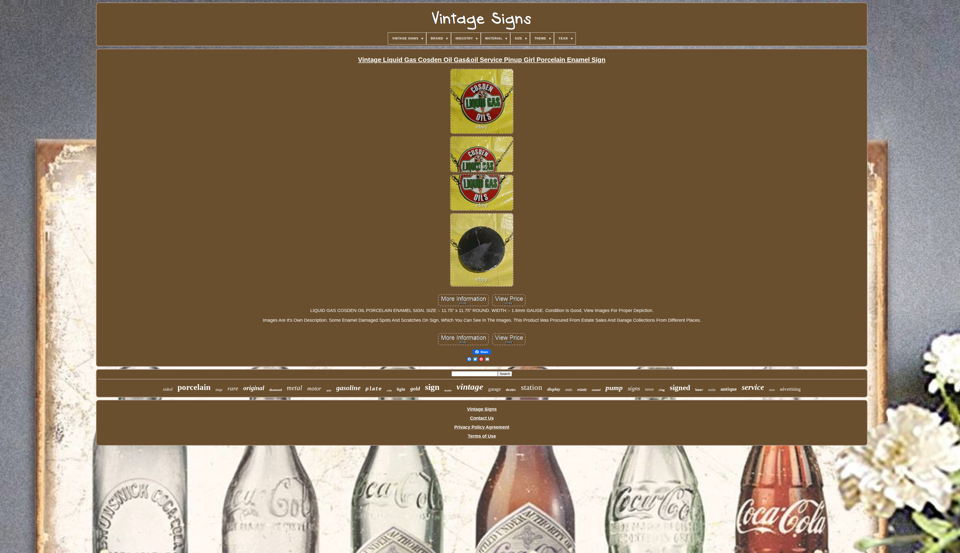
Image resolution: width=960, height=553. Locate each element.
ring (662, 390)
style (328, 390)
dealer (511, 390)
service (753, 387)
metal (294, 388)
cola (389, 390)
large (219, 390)
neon (649, 389)
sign (432, 387)
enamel (596, 390)
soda (712, 390)
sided (167, 389)
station (531, 387)
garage (494, 389)
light (401, 389)
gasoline (348, 388)
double (448, 390)
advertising (790, 389)
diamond (275, 390)
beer (699, 390)
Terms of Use (482, 436)
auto (568, 389)
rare (233, 388)
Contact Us (482, 418)
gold (415, 388)
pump (614, 388)
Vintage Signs (482, 409)
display (553, 389)
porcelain (194, 387)
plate (374, 389)
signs (634, 388)
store (772, 390)
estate (582, 389)
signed (680, 387)
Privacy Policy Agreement (481, 427)
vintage (469, 387)
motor (314, 388)
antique (728, 389)
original (253, 388)
